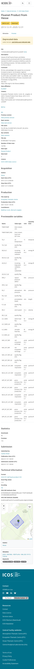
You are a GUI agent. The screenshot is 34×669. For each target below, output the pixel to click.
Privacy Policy (7, 656)
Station (3, 172)
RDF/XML (10, 554)
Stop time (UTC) (6, 183)
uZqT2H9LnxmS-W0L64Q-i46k (21, 42)
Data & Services (11, 11)
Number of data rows (8, 143)
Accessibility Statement (10, 664)
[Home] (6, 3)
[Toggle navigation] (29, 3)
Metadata (6, 552)
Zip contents (5, 133)
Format (3, 474)
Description (4, 54)
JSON (4, 554)
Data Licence (7, 613)
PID (2, 49)
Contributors (5, 207)
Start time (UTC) (6, 178)
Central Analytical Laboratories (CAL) (15, 645)
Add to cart (5, 23)
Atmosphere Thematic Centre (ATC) (15, 634)
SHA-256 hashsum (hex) (8, 490)
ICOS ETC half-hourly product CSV (11, 477)
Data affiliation (5, 86)
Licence (3, 159)
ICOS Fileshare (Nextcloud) (11, 620)
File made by (5, 197)
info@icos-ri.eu (8, 590)
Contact (5, 609)
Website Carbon (19, 598)
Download (15, 23)
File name (4, 125)
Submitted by (5, 451)
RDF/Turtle (16, 554)
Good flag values (6, 480)
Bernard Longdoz (16, 210)
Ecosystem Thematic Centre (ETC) (14, 637)
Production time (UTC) (8, 202)
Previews (4, 438)
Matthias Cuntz (5, 210)
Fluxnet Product (6, 151)
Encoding (4, 485)
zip (2, 487)
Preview (14, 33)
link (25, 52)
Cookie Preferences (9, 660)
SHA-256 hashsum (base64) (9, 497)
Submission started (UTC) (9, 461)
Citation (3, 91)
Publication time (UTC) (8, 456)
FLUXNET (3, 89)
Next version (5, 120)
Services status (8, 616)
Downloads (4, 433)
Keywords (6, 559)
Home (3, 11)
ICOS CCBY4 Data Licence (8, 162)
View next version (6, 123)
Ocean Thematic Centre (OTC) (13, 641)
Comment (4, 67)
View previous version (7, 117)
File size (3, 138)
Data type (4, 148)
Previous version (6, 115)
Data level (4, 154)
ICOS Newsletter (8, 624)
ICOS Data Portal (24, 11)
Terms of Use (7, 653)
